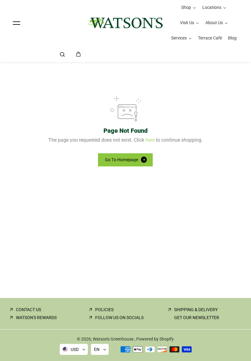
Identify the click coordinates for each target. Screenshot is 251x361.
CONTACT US (28, 309)
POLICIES (104, 309)
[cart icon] (78, 54)
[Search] (62, 54)
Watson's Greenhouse (113, 339)
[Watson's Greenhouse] (125, 23)
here (150, 140)
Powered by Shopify (155, 339)
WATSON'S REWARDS (36, 317)
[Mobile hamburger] (16, 23)
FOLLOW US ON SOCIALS (119, 317)
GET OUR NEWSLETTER (196, 317)
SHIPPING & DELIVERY (196, 309)
